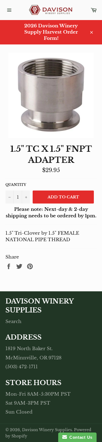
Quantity (15, 185)
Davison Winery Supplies (47, 430)
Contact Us (79, 437)
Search (13, 321)
